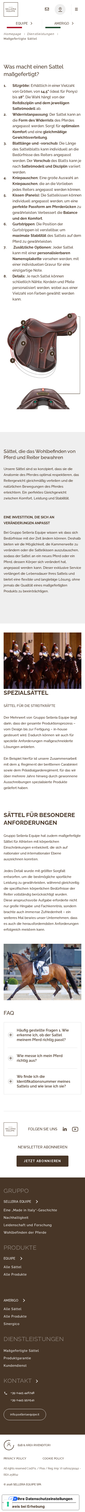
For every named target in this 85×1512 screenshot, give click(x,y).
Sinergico (11, 1324)
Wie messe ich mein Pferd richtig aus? (40, 1058)
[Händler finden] (60, 9)
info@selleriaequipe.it (24, 1414)
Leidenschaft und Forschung (28, 1225)
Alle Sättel (13, 1267)
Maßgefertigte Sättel (21, 1351)
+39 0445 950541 (23, 1400)
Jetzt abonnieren (42, 1161)
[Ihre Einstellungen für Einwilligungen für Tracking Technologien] (8, 1504)
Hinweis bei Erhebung (25, 1506)
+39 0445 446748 (23, 1392)
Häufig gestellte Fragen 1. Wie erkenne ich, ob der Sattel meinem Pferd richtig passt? (43, 1035)
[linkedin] (65, 1129)
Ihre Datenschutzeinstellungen (45, 1498)
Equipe (22, 23)
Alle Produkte (15, 1274)
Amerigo (61, 23)
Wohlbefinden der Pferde (25, 1232)
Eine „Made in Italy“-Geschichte (30, 1210)
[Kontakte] (47, 9)
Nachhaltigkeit (16, 1217)
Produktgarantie (17, 1358)
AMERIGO (11, 1300)
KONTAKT (18, 1381)
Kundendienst (15, 1365)
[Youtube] (75, 1129)
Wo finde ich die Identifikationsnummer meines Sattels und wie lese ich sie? (43, 1081)
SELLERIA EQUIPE (17, 1201)
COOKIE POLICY (53, 1458)
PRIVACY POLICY (15, 1458)
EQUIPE (9, 1258)
